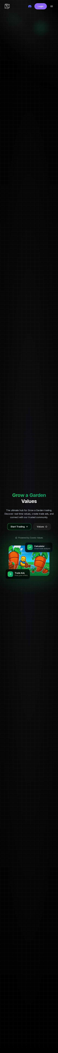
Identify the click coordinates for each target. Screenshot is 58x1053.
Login (40, 6)
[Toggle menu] (51, 6)
